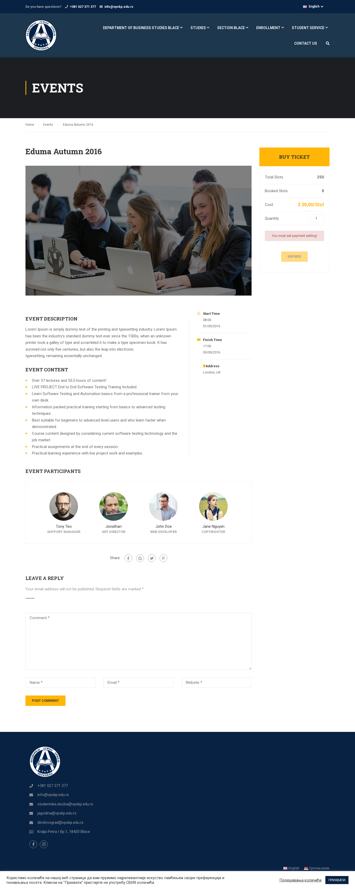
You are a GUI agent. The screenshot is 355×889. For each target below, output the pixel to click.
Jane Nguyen (213, 526)
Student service (308, 28)
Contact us (305, 43)
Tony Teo (64, 526)
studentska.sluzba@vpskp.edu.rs (65, 804)
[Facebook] (128, 558)
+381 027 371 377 (83, 7)
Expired (294, 256)
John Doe (163, 526)
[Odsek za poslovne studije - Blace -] (45, 38)
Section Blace (231, 28)
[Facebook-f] (33, 844)
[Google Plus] (140, 558)
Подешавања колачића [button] (300, 880)
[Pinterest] (163, 558)
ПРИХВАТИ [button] (336, 880)
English (314, 6)
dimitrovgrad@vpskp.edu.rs (60, 822)
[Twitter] (152, 558)
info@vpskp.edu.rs (118, 7)
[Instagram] (44, 844)
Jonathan (114, 526)
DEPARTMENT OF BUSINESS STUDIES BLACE (141, 28)
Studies (198, 28)
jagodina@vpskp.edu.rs (56, 813)
